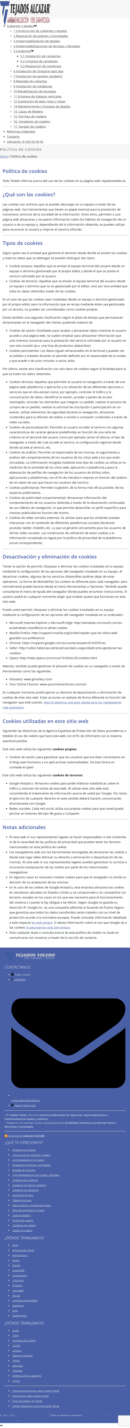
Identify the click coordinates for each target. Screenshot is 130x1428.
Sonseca (16, 1350)
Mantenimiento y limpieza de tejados (31, 1205)
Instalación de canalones (25, 1180)
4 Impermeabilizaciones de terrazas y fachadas (47, 46)
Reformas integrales (21, 131)
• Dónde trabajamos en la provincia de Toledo (35, 1406)
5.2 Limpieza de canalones (39, 61)
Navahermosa (19, 1315)
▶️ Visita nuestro (25, 1135)
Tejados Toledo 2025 (25, 1105)
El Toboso (17, 1285)
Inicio (4, 156)
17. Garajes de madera (30, 127)
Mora (15, 1310)
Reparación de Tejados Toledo (32, 1415)
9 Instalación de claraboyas (33, 86)
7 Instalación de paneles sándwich (38, 76)
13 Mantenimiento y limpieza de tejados (42, 106)
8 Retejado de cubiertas (30, 81)
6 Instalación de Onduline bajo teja (38, 71)
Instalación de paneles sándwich (29, 1185)
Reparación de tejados (24, 1150)
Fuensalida (17, 1290)
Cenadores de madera (24, 1225)
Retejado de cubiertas (23, 1170)
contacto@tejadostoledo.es (25, 1100)
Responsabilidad (8, 1420)
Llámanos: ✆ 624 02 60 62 (25, 142)
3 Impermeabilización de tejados (37, 41)
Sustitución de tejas (22, 1195)
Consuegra (18, 1280)
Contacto (13, 136)
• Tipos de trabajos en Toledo (26, 1401)
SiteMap (24, 1420)
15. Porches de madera (30, 116)
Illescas (16, 1295)
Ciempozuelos (19, 1275)
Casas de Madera (21, 1215)
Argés (15, 1245)
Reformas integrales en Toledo (28, 1210)
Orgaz (15, 1335)
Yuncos (16, 1380)
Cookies (115, 1415)
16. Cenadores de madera (32, 121)
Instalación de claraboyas (25, 1190)
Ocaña (15, 1330)
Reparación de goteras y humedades (31, 1165)
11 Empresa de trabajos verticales (38, 96)
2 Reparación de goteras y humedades (41, 36)
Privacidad (103, 1415)
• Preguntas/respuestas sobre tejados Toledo (35, 1390)
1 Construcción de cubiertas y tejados (40, 31)
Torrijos (16, 1360)
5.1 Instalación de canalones (40, 56)
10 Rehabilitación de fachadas (35, 91)
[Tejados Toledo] (65, 13)
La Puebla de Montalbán (25, 1300)
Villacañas (17, 1370)
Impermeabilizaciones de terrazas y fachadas (35, 1175)
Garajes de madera (22, 1230)
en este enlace (42, 922)
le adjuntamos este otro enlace (48, 927)
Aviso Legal (89, 1415)
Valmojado (17, 1365)
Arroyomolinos (19, 1255)
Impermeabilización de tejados (28, 1160)
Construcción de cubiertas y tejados (31, 1155)
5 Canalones (22, 51)
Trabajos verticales (22, 1200)
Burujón (16, 1265)
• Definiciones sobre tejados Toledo (30, 1396)
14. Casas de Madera (28, 111)
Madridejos (18, 1305)
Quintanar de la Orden (24, 1340)
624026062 (20, 979)
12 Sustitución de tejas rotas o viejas (40, 101)
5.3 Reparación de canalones (40, 66)
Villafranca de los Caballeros (26, 1375)
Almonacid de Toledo (23, 1250)
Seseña (16, 1345)
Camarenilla (18, 1270)
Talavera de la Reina (22, 1355)
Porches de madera (22, 1220)
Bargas (15, 1260)
